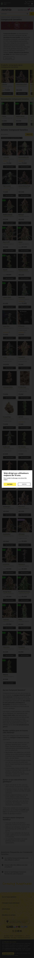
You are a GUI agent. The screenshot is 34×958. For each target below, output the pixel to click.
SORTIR (24, 484)
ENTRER (9, 484)
